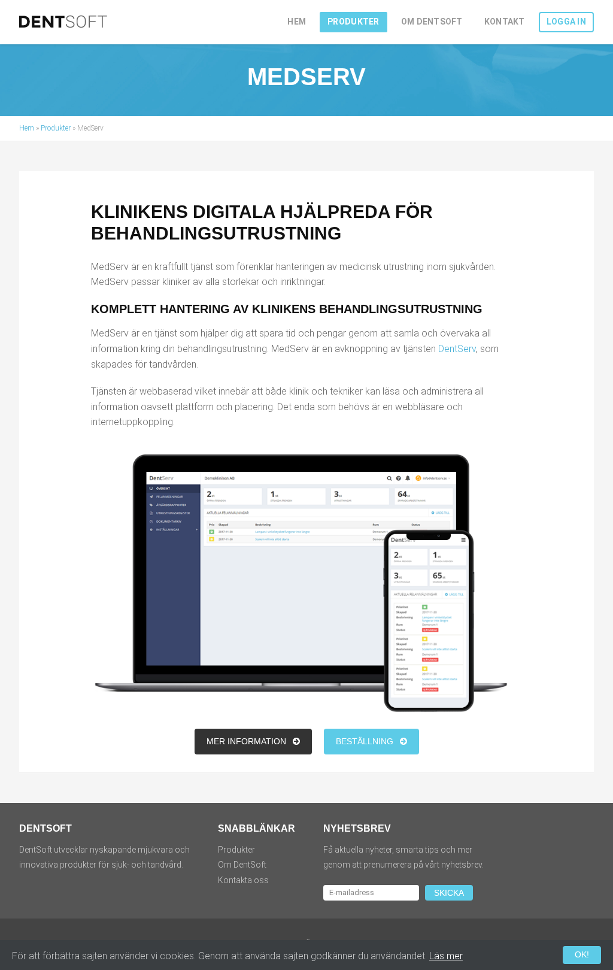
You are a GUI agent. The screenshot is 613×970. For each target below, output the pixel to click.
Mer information (248, 741)
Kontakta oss (243, 880)
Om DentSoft (432, 21)
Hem (296, 21)
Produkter (353, 21)
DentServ (457, 348)
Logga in (566, 21)
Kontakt (504, 21)
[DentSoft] (64, 24)
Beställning (366, 741)
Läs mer (446, 956)
